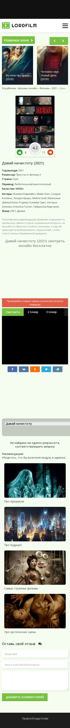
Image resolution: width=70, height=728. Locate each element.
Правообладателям (35, 718)
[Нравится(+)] (21, 152)
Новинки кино (16, 40)
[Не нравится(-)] (49, 152)
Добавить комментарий (25, 697)
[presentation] (54, 41)
